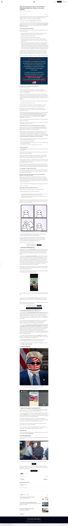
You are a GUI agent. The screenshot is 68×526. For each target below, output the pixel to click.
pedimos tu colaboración (35, 298)
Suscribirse (59, 1)
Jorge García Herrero (26, 510)
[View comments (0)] (23, 14)
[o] (34, 282)
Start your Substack (32, 524)
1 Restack (27, 473)
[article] (34, 498)
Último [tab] (25, 494)
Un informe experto (32, 249)
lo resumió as (24, 149)
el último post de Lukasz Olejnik (31, 256)
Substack (60, 524)
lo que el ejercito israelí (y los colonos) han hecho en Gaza (32, 113)
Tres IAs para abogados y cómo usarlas (27, 508)
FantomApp (25, 414)
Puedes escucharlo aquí (29, 433)
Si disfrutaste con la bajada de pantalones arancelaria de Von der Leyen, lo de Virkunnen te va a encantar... (30, 504)
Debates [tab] (27, 494)
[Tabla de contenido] (0, 263)
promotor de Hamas (36, 116)
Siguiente (45, 479)
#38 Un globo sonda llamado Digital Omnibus (28, 502)
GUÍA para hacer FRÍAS (25, 339)
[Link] (18, 28)
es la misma (25, 191)
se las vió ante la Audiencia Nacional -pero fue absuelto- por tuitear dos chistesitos (34, 136)
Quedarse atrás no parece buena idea (25, 509)
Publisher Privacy (9, 524)
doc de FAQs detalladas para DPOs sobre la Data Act (37, 312)
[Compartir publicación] (56, 2)
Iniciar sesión (65, 1)
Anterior (22, 479)
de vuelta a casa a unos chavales (39, 127)
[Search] (54, 2)
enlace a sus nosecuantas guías (27, 344)
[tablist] (23, 485)
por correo (25, 240)
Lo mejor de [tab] (21, 494)
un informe (39, 335)
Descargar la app (37, 524)
